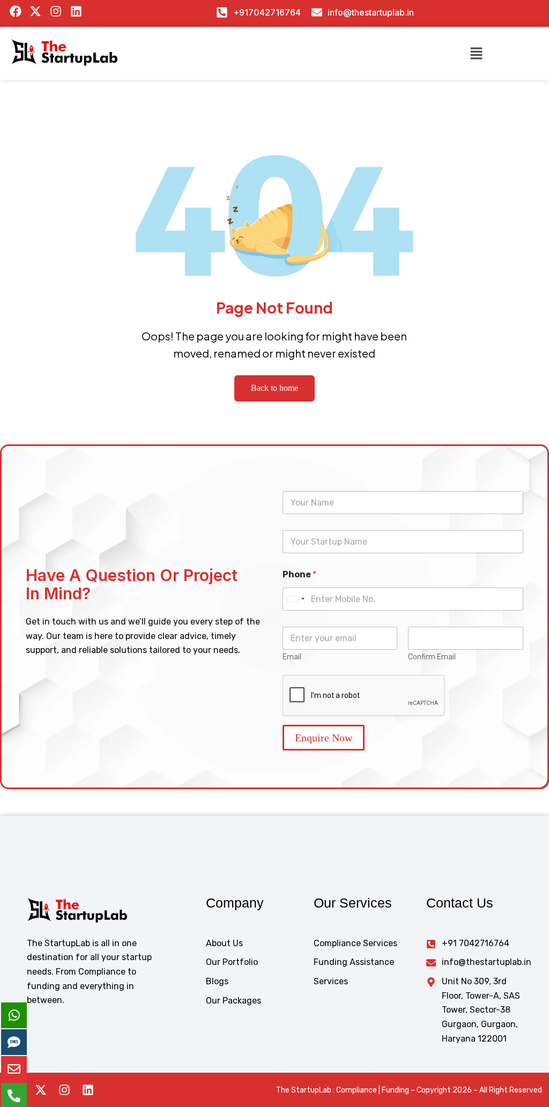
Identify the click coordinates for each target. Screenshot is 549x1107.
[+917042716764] (222, 12)
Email (292, 657)
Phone (299, 574)
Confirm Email (432, 657)
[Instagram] (64, 1090)
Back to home (274, 387)
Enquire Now (323, 738)
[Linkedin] (88, 1090)
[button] (476, 53)
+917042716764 (267, 12)
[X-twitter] (41, 1090)
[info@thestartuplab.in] (316, 12)
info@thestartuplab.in (371, 12)
